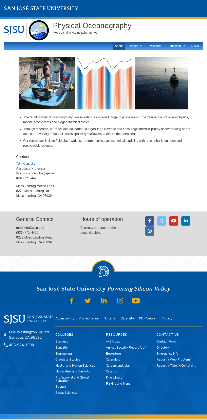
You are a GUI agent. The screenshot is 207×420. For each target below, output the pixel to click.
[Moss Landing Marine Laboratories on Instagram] (149, 231)
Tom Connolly (25, 163)
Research (155, 46)
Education (174, 46)
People (133, 46)
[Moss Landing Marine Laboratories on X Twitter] (161, 221)
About (119, 46)
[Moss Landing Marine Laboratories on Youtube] (173, 221)
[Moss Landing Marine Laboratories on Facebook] (149, 221)
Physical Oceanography (92, 25)
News (195, 46)
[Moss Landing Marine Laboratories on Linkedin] (185, 221)
